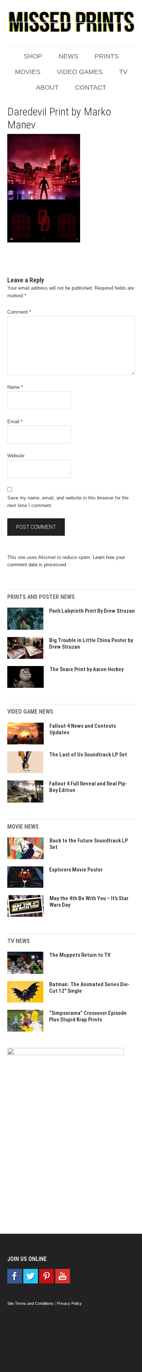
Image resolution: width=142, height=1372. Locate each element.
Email (15, 421)
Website (15, 455)
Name (15, 387)
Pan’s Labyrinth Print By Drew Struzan (92, 611)
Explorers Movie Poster (76, 869)
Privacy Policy (69, 1303)
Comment (19, 312)
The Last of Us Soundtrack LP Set (88, 754)
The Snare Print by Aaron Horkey (86, 669)
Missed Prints (71, 21)
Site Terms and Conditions (30, 1303)
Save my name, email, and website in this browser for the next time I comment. (68, 501)
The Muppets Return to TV (80, 955)
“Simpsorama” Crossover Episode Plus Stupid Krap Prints (88, 1016)
